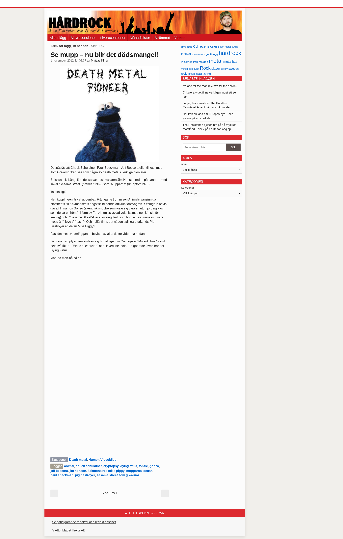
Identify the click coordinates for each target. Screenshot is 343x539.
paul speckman (61, 475)
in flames (186, 61)
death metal (224, 46)
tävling (207, 73)
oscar (147, 470)
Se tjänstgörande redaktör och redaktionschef (84, 522)
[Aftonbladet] (62, 4)
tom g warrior (129, 475)
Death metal (78, 459)
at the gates (186, 47)
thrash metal (195, 73)
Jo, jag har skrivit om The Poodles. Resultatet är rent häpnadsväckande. (206, 105)
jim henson (77, 470)
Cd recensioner (205, 46)
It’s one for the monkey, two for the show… (210, 86)
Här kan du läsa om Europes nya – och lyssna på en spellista (208, 116)
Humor (94, 459)
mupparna (134, 470)
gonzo (154, 466)
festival (186, 54)
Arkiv (184, 164)
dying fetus (128, 466)
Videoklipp (108, 459)
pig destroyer (85, 475)
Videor (179, 38)
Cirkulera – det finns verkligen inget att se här (209, 94)
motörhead (187, 68)
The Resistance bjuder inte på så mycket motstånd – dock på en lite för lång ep (209, 127)
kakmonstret (97, 470)
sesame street (107, 475)
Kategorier (187, 187)
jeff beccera (59, 470)
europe (235, 47)
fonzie (143, 466)
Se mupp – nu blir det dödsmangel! (104, 54)
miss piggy (116, 470)
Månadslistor (140, 38)
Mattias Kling (99, 60)
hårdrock (230, 53)
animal (69, 466)
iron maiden (200, 61)
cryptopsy (111, 466)
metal (216, 61)
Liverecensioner (112, 38)
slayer (215, 68)
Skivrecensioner (83, 38)
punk (196, 68)
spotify (224, 68)
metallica (230, 62)
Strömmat (162, 38)
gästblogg (212, 54)
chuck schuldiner (89, 466)
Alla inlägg (58, 38)
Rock (205, 68)
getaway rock (198, 54)
